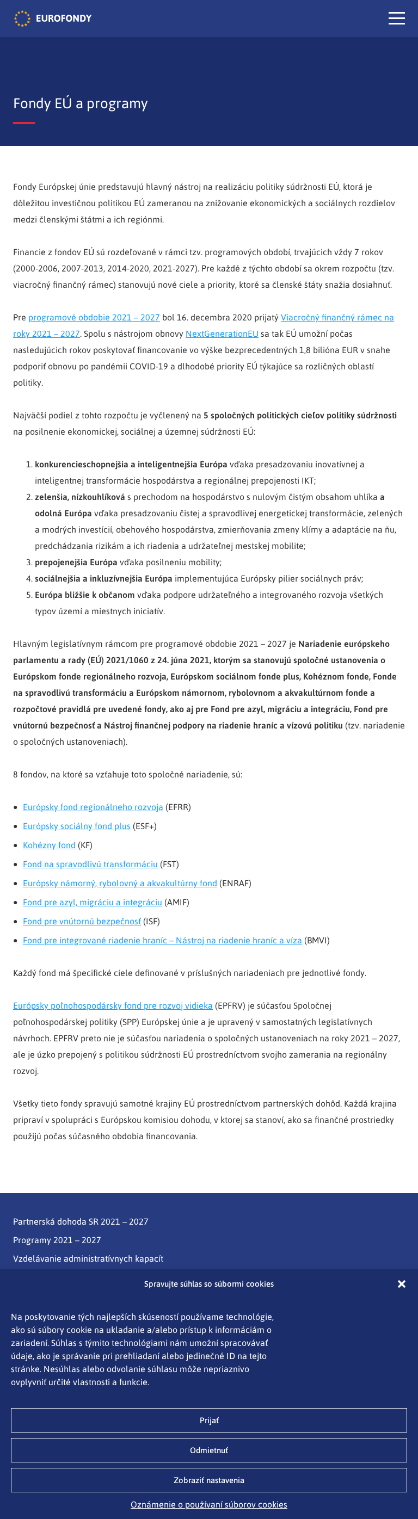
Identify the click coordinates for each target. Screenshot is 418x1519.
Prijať (209, 1420)
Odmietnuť (209, 1450)
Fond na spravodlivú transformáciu (90, 864)
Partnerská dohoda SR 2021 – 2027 (81, 1221)
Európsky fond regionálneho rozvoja (93, 807)
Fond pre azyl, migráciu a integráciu (92, 902)
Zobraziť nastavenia (209, 1480)
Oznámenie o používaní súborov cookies (209, 1504)
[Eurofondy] (53, 18)
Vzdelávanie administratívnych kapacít (88, 1258)
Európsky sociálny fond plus (77, 826)
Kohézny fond (49, 845)
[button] (401, 1284)
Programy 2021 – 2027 (57, 1240)
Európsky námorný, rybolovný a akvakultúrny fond (120, 883)
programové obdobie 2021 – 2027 (94, 317)
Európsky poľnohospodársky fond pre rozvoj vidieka (113, 1005)
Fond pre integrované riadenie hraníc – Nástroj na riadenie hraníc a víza (162, 940)
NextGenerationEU (222, 333)
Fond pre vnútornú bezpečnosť (82, 921)
